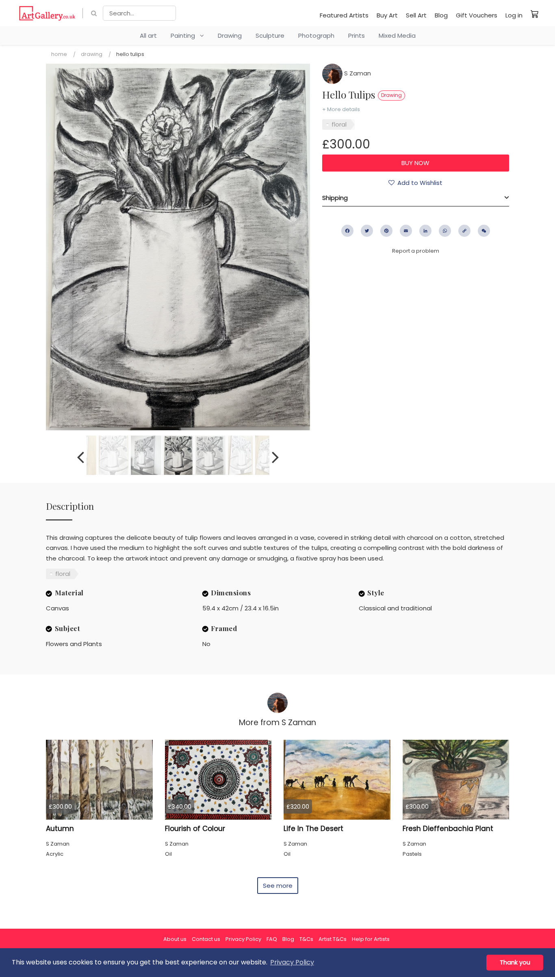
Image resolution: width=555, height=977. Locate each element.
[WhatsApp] (445, 231)
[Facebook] (347, 231)
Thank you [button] (515, 962)
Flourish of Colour (195, 828)
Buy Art (387, 15)
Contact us (206, 939)
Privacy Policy (243, 939)
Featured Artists (344, 15)
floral (339, 124)
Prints (356, 35)
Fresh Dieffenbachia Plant (448, 828)
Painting (185, 35)
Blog (441, 15)
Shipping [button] (335, 197)
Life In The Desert (313, 828)
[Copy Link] (464, 231)
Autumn (60, 828)
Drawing (230, 35)
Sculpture (270, 35)
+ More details (341, 109)
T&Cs (306, 939)
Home (59, 54)
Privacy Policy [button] (292, 962)
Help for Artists (371, 939)
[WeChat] (484, 231)
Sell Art (416, 15)
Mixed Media (397, 35)
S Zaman (357, 73)
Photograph (316, 35)
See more (278, 885)
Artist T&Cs (333, 939)
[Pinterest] (386, 231)
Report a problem (415, 251)
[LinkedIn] (425, 231)
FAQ (272, 939)
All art (148, 35)
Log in (513, 15)
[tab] (415, 198)
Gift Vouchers (476, 15)
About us (174, 939)
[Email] (406, 231)
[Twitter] (367, 231)
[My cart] (535, 14)
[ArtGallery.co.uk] (47, 13)
